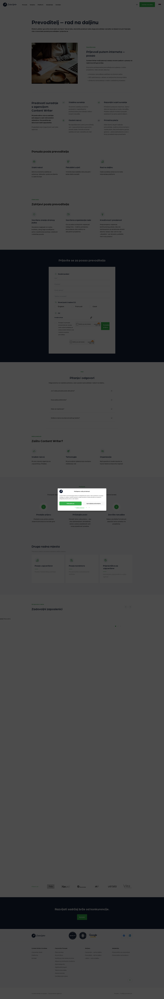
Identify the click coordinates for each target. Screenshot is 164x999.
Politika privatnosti (80, 507)
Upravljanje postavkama (93, 503)
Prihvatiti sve (70, 503)
